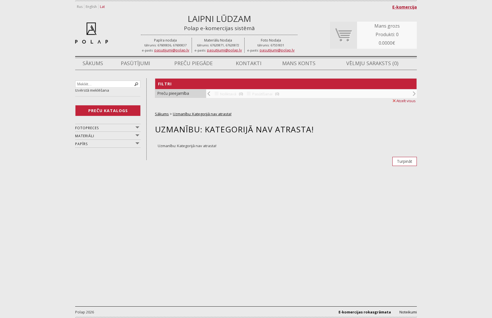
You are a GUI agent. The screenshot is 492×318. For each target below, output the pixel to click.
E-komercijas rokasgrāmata (365, 312)
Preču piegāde (193, 63)
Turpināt (404, 161)
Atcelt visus (406, 100)
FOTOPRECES (87, 128)
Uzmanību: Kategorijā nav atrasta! (202, 113)
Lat (102, 6)
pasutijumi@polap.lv (171, 50)
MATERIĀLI (84, 136)
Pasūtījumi (135, 63)
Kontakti (248, 63)
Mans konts (298, 63)
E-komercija (404, 7)
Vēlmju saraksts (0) (372, 63)
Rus (80, 6)
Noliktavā (228, 94)
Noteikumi (408, 312)
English (91, 6)
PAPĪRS (81, 143)
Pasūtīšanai (262, 94)
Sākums (93, 63)
